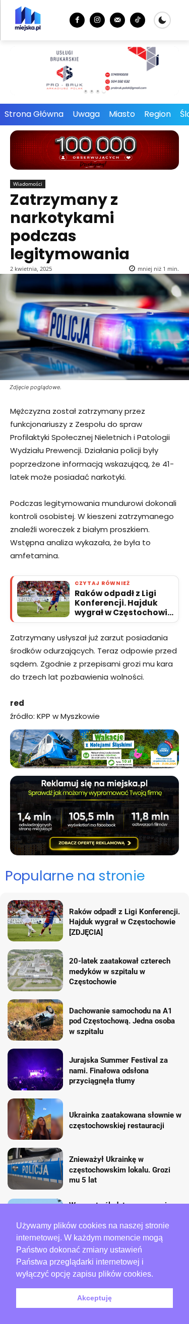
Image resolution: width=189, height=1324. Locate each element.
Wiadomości (27, 183)
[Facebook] (77, 20)
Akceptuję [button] (94, 1298)
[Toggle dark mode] (162, 20)
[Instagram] (97, 20)
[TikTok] (137, 20)
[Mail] (117, 20)
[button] (156, 1274)
